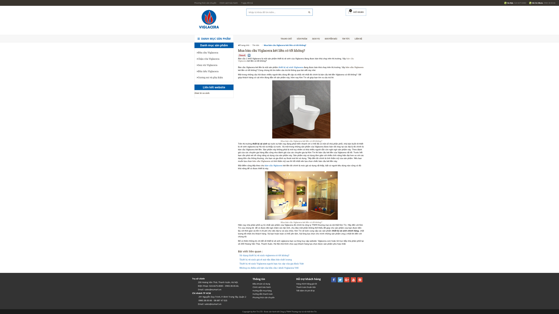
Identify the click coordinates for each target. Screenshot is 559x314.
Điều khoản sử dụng (261, 283)
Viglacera (290, 67)
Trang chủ (286, 38)
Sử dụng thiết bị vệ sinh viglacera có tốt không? (264, 255)
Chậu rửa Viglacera (208, 58)
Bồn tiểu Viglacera (208, 71)
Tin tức (346, 38)
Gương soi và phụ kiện (210, 77)
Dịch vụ (316, 38)
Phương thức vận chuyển (205, 3)
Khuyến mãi (331, 38)
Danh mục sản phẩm (215, 38)
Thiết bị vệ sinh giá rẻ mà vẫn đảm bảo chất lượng (265, 259)
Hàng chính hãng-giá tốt (306, 283)
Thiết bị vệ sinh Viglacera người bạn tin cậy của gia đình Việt (271, 263)
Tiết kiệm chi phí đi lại (305, 290)
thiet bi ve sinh (201, 93)
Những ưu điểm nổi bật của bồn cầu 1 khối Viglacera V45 (269, 268)
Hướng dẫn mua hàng (262, 290)
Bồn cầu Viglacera (208, 52)
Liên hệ (358, 38)
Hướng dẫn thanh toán (263, 294)
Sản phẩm (302, 38)
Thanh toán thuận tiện (306, 287)
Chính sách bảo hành (229, 3)
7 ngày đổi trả (247, 3)
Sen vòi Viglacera (207, 65)
